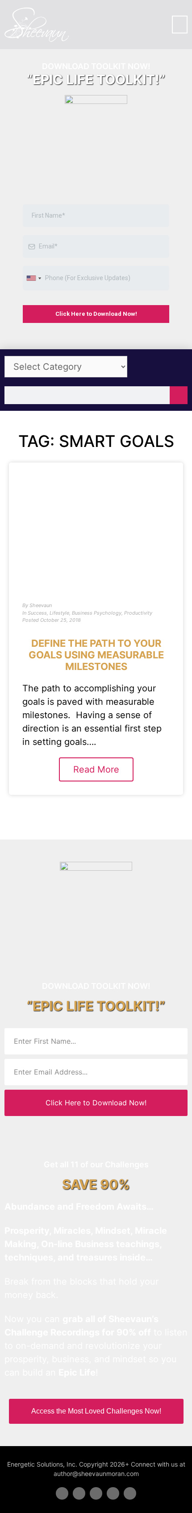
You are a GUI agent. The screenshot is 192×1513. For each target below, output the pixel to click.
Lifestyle (59, 613)
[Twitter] (79, 1493)
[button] (180, 24)
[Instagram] (130, 1493)
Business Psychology (96, 613)
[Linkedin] (96, 1493)
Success (37, 613)
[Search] (179, 395)
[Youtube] (113, 1493)
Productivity (138, 613)
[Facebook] (62, 1493)
